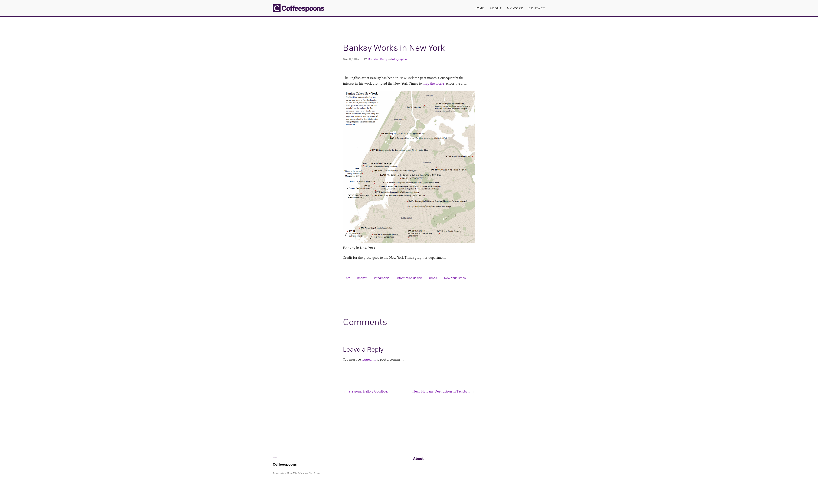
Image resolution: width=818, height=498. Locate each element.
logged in (369, 359)
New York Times (455, 278)
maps (433, 278)
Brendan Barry (377, 59)
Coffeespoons (285, 464)
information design (409, 278)
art (348, 278)
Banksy (362, 278)
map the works (434, 83)
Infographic (399, 59)
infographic (381, 278)
